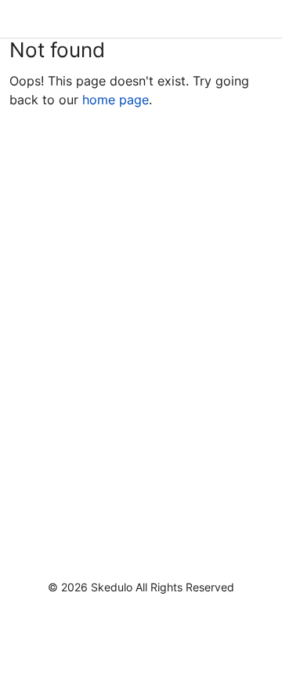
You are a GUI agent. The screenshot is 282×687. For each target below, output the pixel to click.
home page (115, 99)
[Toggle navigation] (257, 19)
